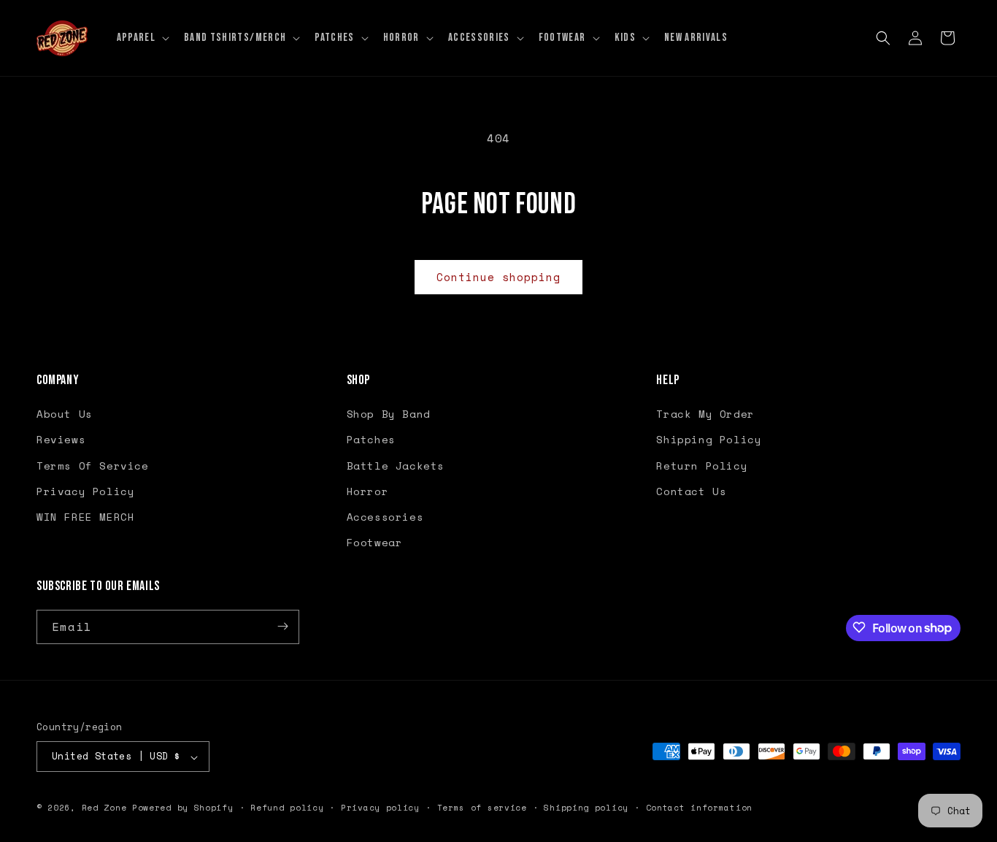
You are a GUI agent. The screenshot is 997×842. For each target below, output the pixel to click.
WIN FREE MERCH (85, 516)
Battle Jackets (395, 465)
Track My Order (705, 414)
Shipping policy (586, 808)
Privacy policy (380, 808)
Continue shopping (498, 277)
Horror (368, 491)
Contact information (699, 808)
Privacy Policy (85, 491)
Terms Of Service (92, 465)
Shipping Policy (708, 440)
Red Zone (104, 808)
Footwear (375, 543)
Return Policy (701, 465)
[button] (141, 38)
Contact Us (691, 491)
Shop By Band (389, 414)
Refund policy (286, 808)
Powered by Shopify (183, 808)
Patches (371, 440)
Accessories (385, 516)
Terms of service (482, 808)
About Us (64, 414)
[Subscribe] (282, 626)
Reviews (60, 440)
